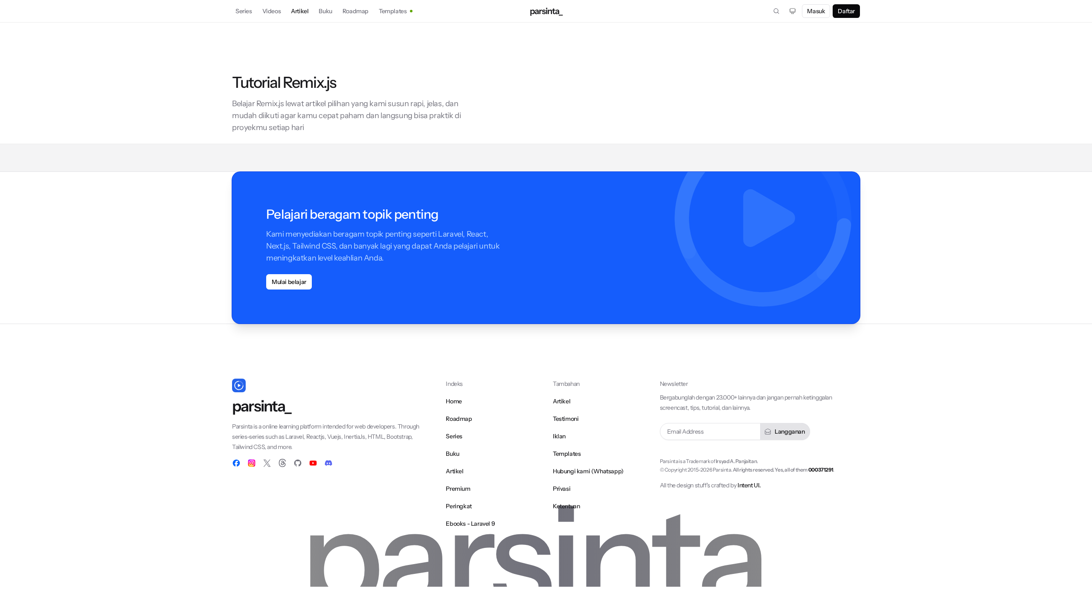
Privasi (561, 488)
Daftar (846, 11)
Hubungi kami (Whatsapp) (588, 471)
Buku (325, 11)
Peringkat (458, 506)
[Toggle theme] (792, 11)
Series (243, 11)
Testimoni (565, 419)
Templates (393, 11)
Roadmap (356, 11)
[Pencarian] (776, 11)
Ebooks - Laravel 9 (470, 523)
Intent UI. (749, 485)
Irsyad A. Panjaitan (736, 461)
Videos (271, 11)
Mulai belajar (289, 282)
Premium (458, 488)
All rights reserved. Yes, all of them (783, 469)
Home (454, 401)
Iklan (559, 436)
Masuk (816, 11)
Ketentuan (566, 506)
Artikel (299, 11)
